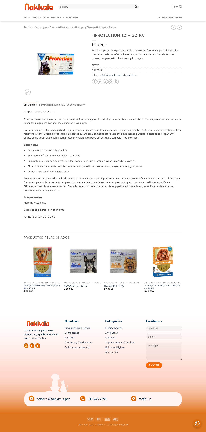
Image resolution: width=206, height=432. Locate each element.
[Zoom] (28, 92)
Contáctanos (72, 333)
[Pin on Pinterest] (110, 81)
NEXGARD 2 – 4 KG (114, 285)
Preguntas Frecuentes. (78, 328)
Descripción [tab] (30, 104)
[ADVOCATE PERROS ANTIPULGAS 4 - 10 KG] (163, 261)
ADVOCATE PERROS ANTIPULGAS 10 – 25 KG (42, 287)
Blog (46, 17)
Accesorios (111, 352)
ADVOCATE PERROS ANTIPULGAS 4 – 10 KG (162, 287)
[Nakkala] (39, 7)
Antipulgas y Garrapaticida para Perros (94, 27)
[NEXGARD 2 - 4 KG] (122, 261)
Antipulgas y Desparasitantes (51, 27)
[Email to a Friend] (105, 81)
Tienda (36, 17)
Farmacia (110, 337)
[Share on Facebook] (94, 81)
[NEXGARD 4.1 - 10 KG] (82, 261)
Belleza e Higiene (115, 347)
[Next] (181, 270)
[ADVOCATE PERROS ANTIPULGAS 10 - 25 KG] (42, 261)
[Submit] (135, 6)
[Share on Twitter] (99, 81)
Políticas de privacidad (77, 347)
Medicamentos (113, 328)
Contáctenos (70, 17)
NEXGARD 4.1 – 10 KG (75, 285)
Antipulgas (111, 333)
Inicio (27, 17)
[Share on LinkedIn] (116, 81)
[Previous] (24, 270)
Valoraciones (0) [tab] (76, 104)
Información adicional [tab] (52, 104)
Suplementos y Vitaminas (120, 342)
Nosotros (56, 17)
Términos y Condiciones (78, 342)
